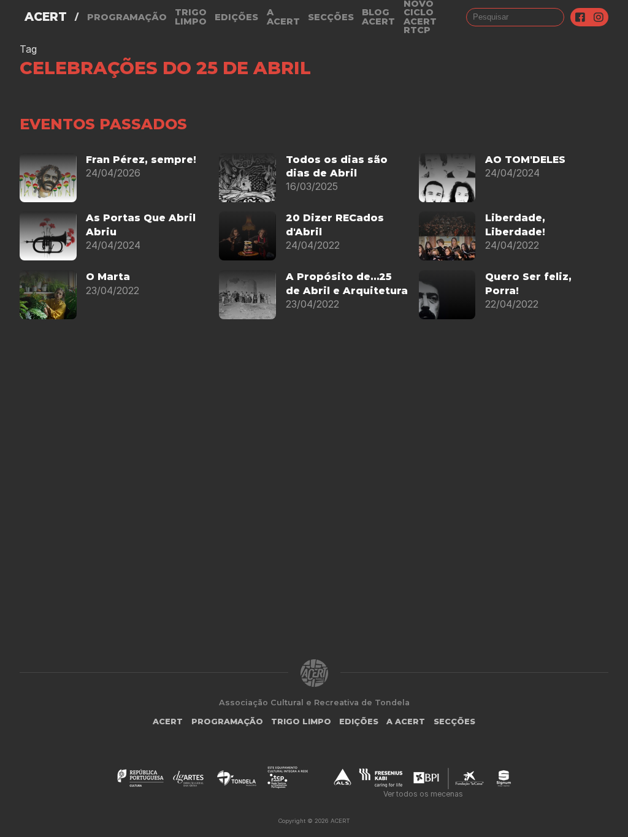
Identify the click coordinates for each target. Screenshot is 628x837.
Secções (331, 17)
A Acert (283, 17)
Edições (236, 17)
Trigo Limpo (191, 17)
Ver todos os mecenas (423, 793)
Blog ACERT (378, 17)
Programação (127, 17)
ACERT (46, 17)
